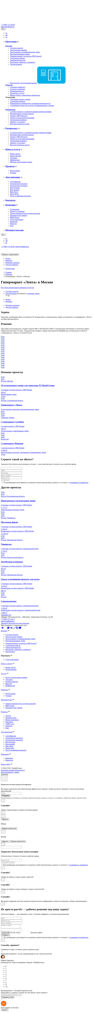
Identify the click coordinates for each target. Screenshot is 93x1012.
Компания (10, 205)
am (6, 35)
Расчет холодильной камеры (16, 677)
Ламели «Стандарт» (17, 122)
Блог (12, 226)
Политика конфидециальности (13, 770)
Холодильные (10, 293)
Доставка (13, 158)
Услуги (4, 674)
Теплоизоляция (16, 64)
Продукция (11, 41)
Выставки (9, 722)
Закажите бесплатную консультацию (15, 623)
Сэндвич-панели (16, 48)
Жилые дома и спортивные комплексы (25, 95)
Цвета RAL (14, 194)
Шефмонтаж (15, 160)
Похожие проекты (12, 263)
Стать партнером (16, 220)
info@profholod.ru (7, 27)
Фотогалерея (15, 171)
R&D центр (9, 706)
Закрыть (4, 1010)
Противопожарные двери (20, 54)
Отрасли (8, 85)
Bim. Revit (14, 192)
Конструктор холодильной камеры (23, 83)
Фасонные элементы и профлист (22, 62)
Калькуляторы (15, 156)
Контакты (10, 200)
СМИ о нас (9, 724)
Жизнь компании (12, 720)
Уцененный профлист (18, 120)
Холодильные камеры (18, 50)
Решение (8, 261)
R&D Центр (14, 217)
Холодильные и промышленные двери (25, 52)
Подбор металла (11, 682)
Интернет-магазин (14, 230)
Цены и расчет (7, 664)
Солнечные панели (17, 58)
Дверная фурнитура (17, 60)
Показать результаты (9, 828)
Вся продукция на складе (19, 124)
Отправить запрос (8, 862)
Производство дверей (18, 215)
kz (6, 37)
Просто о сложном (17, 211)
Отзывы (13, 173)
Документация (12, 177)
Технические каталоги (18, 184)
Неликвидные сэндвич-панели (22, 114)
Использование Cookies (10, 772)
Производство (6, 700)
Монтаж (8, 684)
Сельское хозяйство (17, 87)
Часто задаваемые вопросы (20, 196)
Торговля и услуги (17, 93)
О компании (15, 209)
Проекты (10, 166)
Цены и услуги (13, 149)
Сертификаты (15, 182)
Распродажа (10, 110)
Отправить (5, 480)
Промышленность (17, 91)
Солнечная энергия (17, 101)
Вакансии (14, 222)
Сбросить (5, 819)
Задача (7, 258)
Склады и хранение (17, 89)
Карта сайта (6, 764)
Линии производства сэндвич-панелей (25, 213)
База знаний (14, 190)
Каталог (8, 46)
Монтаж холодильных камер (21, 162)
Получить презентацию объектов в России (17, 288)
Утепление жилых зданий (20, 99)
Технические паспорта (18, 186)
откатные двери (33, 293)
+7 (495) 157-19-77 (8, 619)
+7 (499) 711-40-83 (8, 25)
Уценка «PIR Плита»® (18, 116)
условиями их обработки (78, 483)
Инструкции (15, 188)
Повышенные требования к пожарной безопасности (30, 103)
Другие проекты (11, 265)
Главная (8, 272)
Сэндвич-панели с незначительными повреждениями (30, 112)
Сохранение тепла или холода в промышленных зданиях (32, 105)
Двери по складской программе (22, 118)
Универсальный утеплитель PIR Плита (21, 643)
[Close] (4, 778)
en (6, 33)
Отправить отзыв (7, 997)
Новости (13, 224)
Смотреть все (6, 615)
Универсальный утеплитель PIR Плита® (26, 56)
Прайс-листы (15, 154)
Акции (8, 716)
